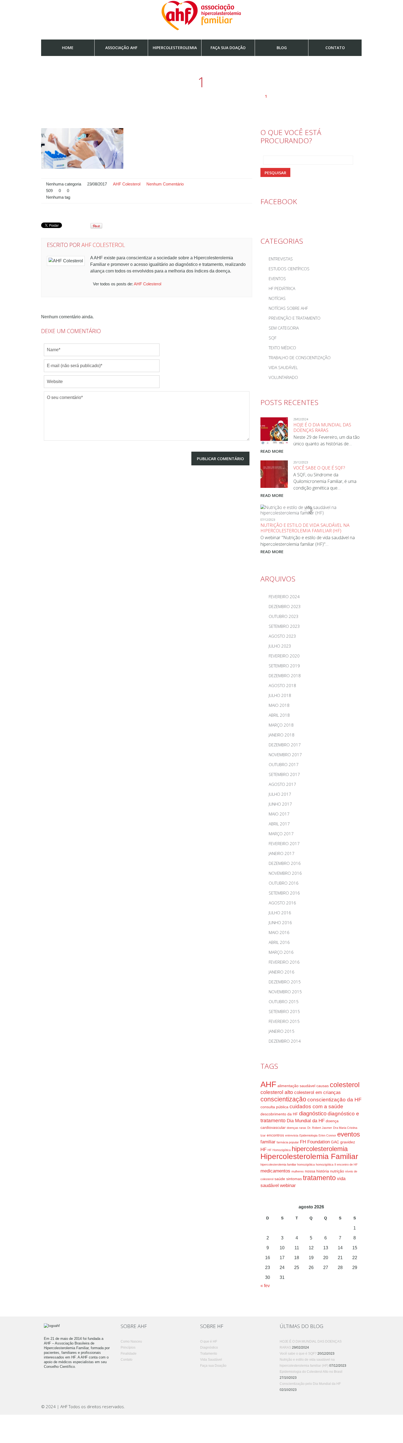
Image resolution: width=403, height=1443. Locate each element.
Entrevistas (281, 258)
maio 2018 (279, 705)
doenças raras (296, 1127)
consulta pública (274, 1107)
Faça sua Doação (228, 47)
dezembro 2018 (285, 675)
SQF (272, 338)
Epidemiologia (308, 1135)
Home (67, 47)
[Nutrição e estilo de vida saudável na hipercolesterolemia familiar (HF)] (308, 510)
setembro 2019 (284, 665)
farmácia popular (288, 1142)
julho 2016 (280, 912)
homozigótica (324, 1164)
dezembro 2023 (285, 606)
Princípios (128, 1347)
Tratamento (208, 1353)
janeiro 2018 (281, 735)
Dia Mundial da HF (306, 1120)
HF (263, 1149)
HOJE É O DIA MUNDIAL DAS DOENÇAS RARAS (322, 427)
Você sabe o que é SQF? (319, 468)
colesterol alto (276, 1092)
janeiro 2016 (281, 972)
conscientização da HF (334, 1099)
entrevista (291, 1135)
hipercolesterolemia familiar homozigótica (287, 1164)
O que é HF (208, 1341)
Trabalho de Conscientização (300, 357)
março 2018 (281, 725)
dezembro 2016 (285, 863)
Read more (271, 451)
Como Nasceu (131, 1341)
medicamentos (275, 1171)
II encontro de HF (346, 1164)
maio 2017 (279, 814)
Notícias (164, 96)
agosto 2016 (282, 902)
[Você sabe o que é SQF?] (274, 474)
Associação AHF (121, 47)
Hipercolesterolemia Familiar (309, 1156)
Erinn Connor (327, 1135)
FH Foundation (315, 1141)
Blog (282, 47)
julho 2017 (280, 794)
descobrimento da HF (279, 1114)
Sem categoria (284, 328)
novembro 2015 (285, 991)
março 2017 (281, 833)
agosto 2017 (282, 784)
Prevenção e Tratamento (294, 318)
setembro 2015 (284, 1011)
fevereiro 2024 (284, 596)
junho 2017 (280, 804)
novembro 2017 (285, 754)
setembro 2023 (284, 626)
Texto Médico (282, 347)
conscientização (283, 1099)
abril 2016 (279, 942)
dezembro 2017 (285, 744)
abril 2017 (279, 823)
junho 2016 (280, 922)
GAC (335, 1142)
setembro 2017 (284, 774)
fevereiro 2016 (284, 962)
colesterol (345, 1084)
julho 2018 (280, 695)
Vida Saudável (283, 367)
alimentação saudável (296, 1086)
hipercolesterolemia (320, 1148)
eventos (348, 1134)
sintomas (294, 1179)
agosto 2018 (282, 685)
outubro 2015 (284, 1001)
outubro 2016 (284, 883)
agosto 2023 (282, 636)
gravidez (347, 1142)
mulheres (297, 1171)
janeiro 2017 (281, 853)
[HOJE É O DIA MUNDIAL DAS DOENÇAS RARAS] (274, 431)
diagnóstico (313, 1113)
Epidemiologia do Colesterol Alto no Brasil (311, 1372)
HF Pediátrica (282, 288)
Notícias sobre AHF (288, 308)
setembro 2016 (284, 893)
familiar (268, 1141)
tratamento (319, 1178)
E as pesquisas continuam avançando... (223, 96)
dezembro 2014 (285, 1041)
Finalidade (129, 1353)
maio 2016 (279, 932)
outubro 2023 (284, 616)
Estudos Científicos (289, 268)
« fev (265, 1285)
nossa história (317, 1171)
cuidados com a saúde (316, 1106)
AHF (268, 1084)
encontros (275, 1135)
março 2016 (281, 952)
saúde (279, 1179)
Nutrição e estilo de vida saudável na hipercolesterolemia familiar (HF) (305, 528)
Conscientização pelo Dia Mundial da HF (310, 1384)
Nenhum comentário (165, 184)
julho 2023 (280, 646)
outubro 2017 (284, 764)
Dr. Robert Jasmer (319, 1127)
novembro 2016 (285, 873)
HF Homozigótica (279, 1150)
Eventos (277, 278)
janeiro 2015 (281, 1031)
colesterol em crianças (317, 1092)
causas (322, 1086)
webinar (288, 1185)
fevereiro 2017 (284, 843)
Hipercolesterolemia (175, 47)
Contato (335, 47)
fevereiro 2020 (284, 656)
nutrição (337, 1171)
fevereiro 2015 (284, 1021)
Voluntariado (283, 377)
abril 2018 (279, 715)
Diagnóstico (209, 1347)
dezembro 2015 (285, 981)
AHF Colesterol (126, 184)
